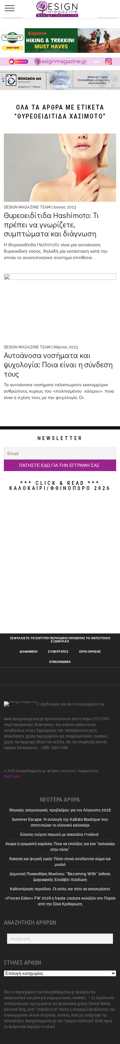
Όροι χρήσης (90, 651)
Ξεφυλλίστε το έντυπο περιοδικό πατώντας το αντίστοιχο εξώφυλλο (60, 640)
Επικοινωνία (60, 662)
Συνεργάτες (58, 651)
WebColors (12, 776)
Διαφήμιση (28, 651)
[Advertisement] (60, 564)
